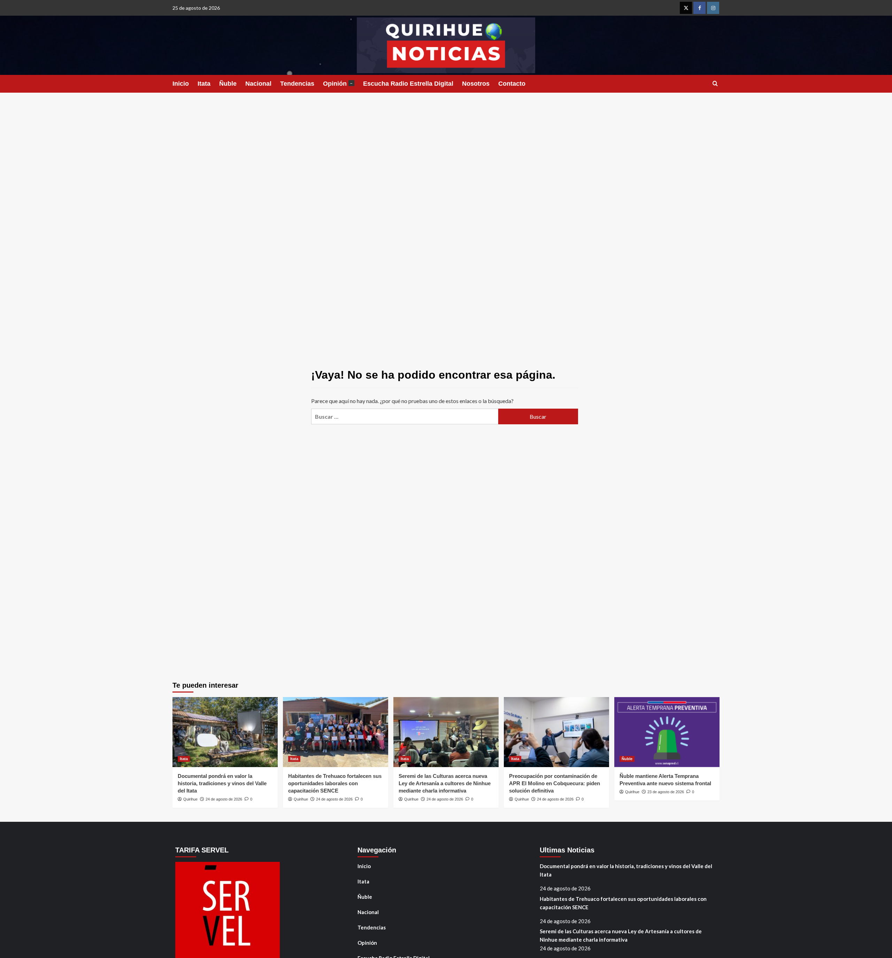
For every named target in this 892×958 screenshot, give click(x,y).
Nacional (258, 83)
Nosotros (476, 83)
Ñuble (228, 83)
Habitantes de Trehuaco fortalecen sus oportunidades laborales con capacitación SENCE (335, 783)
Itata (204, 83)
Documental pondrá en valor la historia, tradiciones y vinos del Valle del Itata (222, 783)
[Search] (715, 83)
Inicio (180, 83)
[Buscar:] (404, 416)
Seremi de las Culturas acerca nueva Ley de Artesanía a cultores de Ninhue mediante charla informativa (445, 783)
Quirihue (190, 799)
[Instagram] (713, 8)
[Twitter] (686, 8)
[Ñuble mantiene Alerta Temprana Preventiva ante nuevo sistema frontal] (667, 732)
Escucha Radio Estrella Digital (408, 83)
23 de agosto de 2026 (665, 792)
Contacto (511, 83)
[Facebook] (699, 8)
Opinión (338, 83)
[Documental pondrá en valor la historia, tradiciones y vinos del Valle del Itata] (225, 732)
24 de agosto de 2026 (224, 799)
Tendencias (297, 83)
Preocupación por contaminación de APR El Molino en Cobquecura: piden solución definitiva (554, 783)
